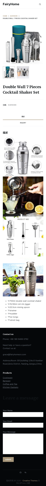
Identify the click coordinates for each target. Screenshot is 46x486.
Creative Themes (30, 480)
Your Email (7, 421)
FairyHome (11, 4)
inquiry (23, 123)
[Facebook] (20, 472)
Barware (12, 105)
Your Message (9, 432)
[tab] (23, 117)
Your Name (8, 410)
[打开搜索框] (40, 4)
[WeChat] (25, 472)
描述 (23, 117)
